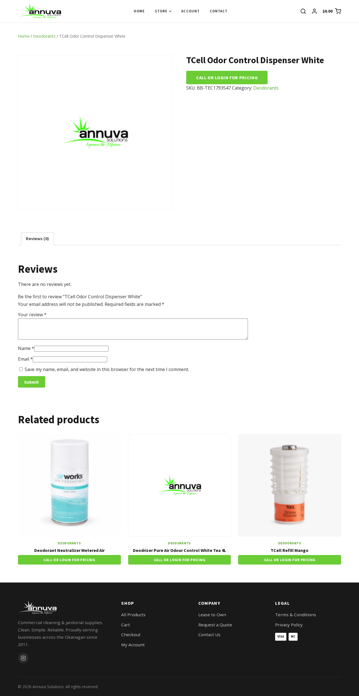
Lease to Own (212, 614)
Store (161, 11)
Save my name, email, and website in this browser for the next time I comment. (107, 369)
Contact (218, 11)
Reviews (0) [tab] (37, 238)
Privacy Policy (289, 624)
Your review (32, 314)
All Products (133, 614)
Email (25, 359)
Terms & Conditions (295, 614)
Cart (125, 624)
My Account (133, 644)
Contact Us (209, 634)
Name (26, 348)
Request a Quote (215, 624)
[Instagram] (23, 658)
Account (190, 11)
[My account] (314, 11)
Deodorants (44, 36)
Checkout (131, 634)
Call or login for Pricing (227, 77)
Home (139, 11)
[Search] (303, 11)
